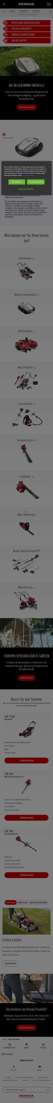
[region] (26, 178)
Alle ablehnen (17, 182)
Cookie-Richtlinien (28, 175)
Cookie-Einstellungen (26, 188)
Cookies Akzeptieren (35, 182)
